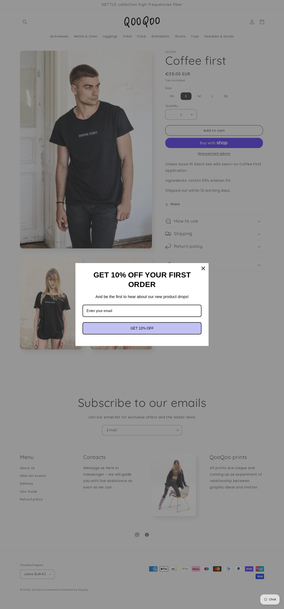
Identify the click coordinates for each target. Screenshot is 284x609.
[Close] (203, 268)
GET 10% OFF (142, 328)
